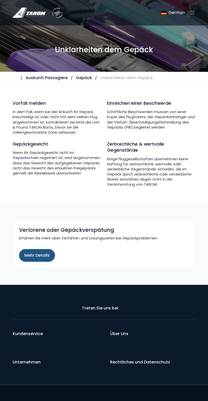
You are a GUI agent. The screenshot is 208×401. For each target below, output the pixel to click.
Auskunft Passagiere (47, 78)
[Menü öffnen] (192, 13)
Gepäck (84, 78)
